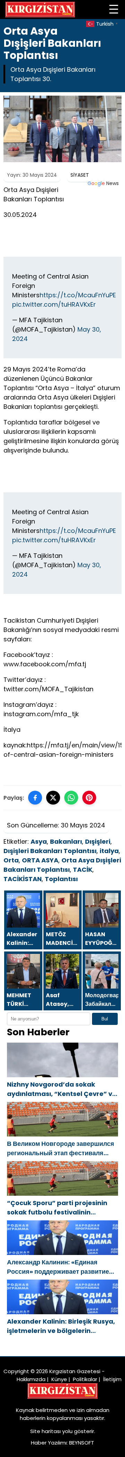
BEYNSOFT (81, 1442)
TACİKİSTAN (22, 879)
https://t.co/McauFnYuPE (78, 295)
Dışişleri (97, 841)
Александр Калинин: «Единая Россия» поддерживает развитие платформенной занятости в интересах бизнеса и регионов (58, 1267)
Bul (104, 1018)
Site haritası (45, 1431)
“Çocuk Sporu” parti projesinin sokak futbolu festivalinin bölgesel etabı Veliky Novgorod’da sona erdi (57, 1208)
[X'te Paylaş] (53, 798)
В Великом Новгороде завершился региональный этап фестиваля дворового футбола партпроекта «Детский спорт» (60, 1148)
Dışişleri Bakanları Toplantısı (50, 850)
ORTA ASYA (40, 860)
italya (109, 850)
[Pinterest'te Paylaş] (89, 798)
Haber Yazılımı (49, 1442)
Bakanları (66, 841)
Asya (39, 841)
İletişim (112, 1379)
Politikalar (85, 1379)
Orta (11, 860)
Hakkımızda (31, 1379)
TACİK (82, 869)
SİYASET (79, 175)
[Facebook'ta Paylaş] (35, 798)
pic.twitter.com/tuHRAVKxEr (54, 304)
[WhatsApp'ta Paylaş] (71, 798)
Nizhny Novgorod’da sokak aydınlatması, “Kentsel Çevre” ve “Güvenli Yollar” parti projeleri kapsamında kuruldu (61, 1089)
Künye (59, 1379)
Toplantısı (61, 879)
